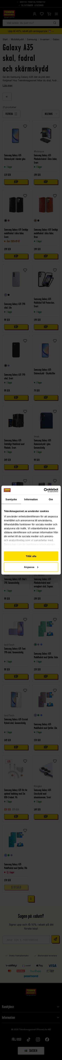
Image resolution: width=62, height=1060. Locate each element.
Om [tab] (51, 499)
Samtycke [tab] (11, 499)
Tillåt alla (31, 556)
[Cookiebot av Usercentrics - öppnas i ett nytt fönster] (44, 490)
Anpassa (29, 567)
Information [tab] (31, 499)
